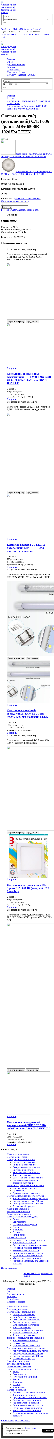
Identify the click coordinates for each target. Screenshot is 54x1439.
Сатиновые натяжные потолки (28, 1253)
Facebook (5, 210)
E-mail (36, 210)
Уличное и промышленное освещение (25, 1185)
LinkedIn (21, 210)
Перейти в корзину (16, 322)
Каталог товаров (21, 75)
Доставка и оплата (16, 64)
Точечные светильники (18, 1211)
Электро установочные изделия (22, 1216)
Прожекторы (19, 1190)
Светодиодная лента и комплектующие (26, 1196)
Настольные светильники (25, 1180)
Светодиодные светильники (15, 201)
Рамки (16, 1227)
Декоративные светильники (26, 198)
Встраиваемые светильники (26, 1172)
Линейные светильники (24, 1164)
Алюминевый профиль (24, 1206)
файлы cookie (30, 1428)
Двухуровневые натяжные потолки (30, 1245)
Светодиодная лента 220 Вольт (28, 1203)
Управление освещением (19, 1214)
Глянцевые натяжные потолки (27, 1255)
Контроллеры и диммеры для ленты (30, 1198)
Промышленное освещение (26, 1193)
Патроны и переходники (25, 1224)
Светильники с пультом (24, 1170)
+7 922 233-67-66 (32, 1273)
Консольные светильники (25, 1188)
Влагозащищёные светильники (28, 1177)
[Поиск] (4, 22)
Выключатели (19, 1222)
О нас (10, 62)
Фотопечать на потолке (24, 1242)
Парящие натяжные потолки (27, 1248)
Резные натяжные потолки (26, 1250)
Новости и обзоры (16, 72)
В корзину (6, 207)
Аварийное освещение (18, 1209)
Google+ (29, 210)
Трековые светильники (24, 1183)
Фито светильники (22, 1175)
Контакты (12, 67)
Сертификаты (13, 69)
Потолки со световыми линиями (29, 1240)
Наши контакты (9, 1268)
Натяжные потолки (16, 1237)
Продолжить (32, 322)
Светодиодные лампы (18, 1157)
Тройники (18, 1229)
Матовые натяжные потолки (27, 1258)
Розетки (16, 1232)
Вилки (16, 1219)
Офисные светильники (24, 1162)
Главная (11, 59)
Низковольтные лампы (18, 1154)
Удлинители (19, 1235)
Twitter (13, 210)
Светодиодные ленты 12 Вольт (28, 1201)
